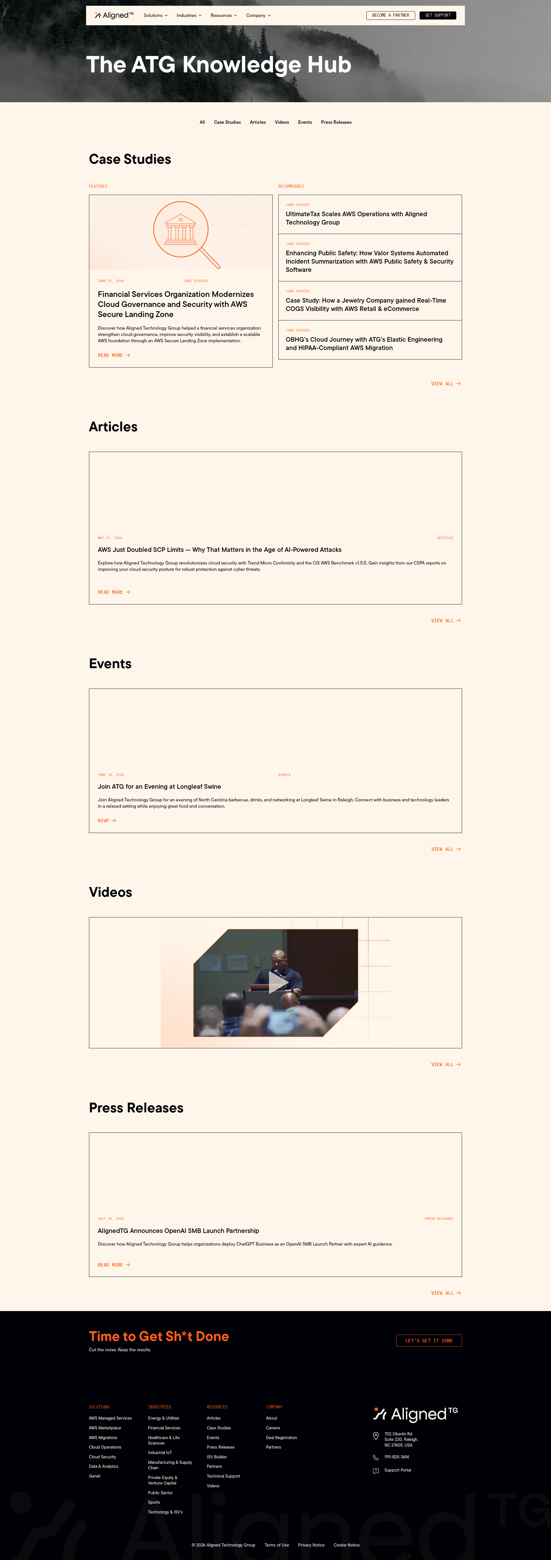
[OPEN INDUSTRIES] (200, 15)
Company (274, 1407)
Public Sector (160, 1493)
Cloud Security (102, 1457)
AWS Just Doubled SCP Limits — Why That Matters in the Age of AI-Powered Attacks (220, 549)
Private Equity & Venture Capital (162, 1480)
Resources (217, 1407)
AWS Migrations (103, 1438)
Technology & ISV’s (165, 1512)
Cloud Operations (105, 1447)
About (271, 1418)
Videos (213, 1486)
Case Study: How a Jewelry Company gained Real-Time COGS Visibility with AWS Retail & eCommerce (366, 305)
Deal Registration (281, 1438)
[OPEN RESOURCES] (235, 15)
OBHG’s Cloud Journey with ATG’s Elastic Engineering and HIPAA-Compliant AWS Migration (364, 344)
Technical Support (223, 1476)
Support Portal (398, 1470)
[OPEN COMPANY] (269, 15)
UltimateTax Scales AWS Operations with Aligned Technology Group (356, 218)
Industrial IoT (160, 1452)
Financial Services (164, 1428)
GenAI (94, 1476)
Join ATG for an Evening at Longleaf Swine (159, 786)
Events (284, 774)
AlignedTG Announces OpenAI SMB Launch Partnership (178, 1231)
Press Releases (439, 1218)
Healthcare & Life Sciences (164, 1440)
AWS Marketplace (105, 1428)
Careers (273, 1428)
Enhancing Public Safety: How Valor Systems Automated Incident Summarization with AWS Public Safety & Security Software (369, 261)
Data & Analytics (104, 1466)
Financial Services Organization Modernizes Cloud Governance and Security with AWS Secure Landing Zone (176, 304)
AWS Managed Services (110, 1418)
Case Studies (196, 281)
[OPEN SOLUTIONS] (166, 15)
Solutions (99, 1407)
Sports (154, 1502)
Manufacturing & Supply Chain (170, 1465)
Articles (445, 538)
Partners (214, 1466)
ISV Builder (217, 1457)
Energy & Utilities (163, 1418)
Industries (159, 1407)
